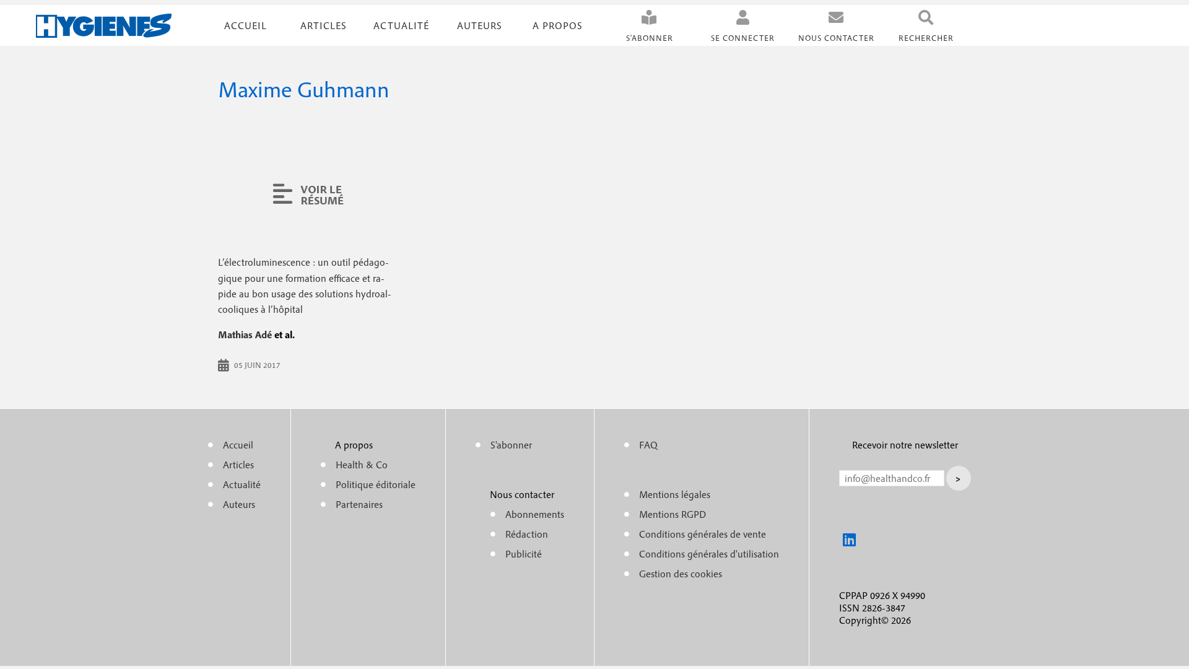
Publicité (523, 554)
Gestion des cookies (680, 573)
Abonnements (534, 514)
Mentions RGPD (672, 514)
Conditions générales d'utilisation (709, 554)
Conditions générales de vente (702, 534)
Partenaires (359, 504)
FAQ (648, 445)
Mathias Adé (245, 334)
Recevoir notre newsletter (905, 445)
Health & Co (362, 464)
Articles (238, 464)
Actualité (401, 25)
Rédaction (526, 534)
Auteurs (479, 25)
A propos (558, 25)
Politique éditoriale (376, 484)
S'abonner (649, 38)
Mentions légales (674, 494)
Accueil (245, 25)
